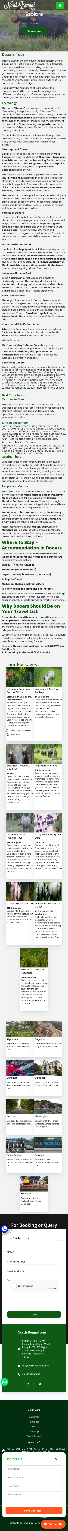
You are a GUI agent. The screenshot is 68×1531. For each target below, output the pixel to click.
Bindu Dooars (14, 1155)
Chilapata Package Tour (20, 903)
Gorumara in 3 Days (46, 765)
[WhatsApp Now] (4, 1381)
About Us (34, 1417)
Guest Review (34, 1436)
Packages (34, 1421)
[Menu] (60, 5)
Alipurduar (12, 1039)
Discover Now (34, 31)
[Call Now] (4, 1227)
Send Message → (34, 1510)
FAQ (34, 1426)
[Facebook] (34, 1384)
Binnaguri (40, 1155)
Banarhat (12, 1077)
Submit (34, 1314)
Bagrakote (40, 1039)
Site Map (34, 1431)
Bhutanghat (41, 1116)
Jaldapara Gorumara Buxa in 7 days (18, 690)
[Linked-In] (28, 1384)
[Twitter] (40, 1384)
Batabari (11, 1116)
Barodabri (40, 1077)
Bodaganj (26, 1193)
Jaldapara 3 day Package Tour (16, 836)
